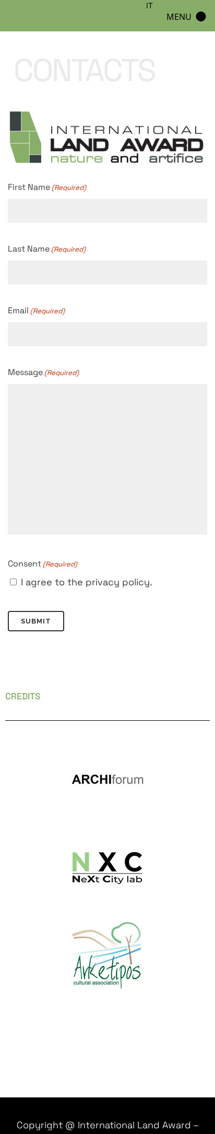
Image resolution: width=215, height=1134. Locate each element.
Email (36, 310)
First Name (47, 187)
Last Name (47, 248)
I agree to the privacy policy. (86, 582)
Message (43, 372)
